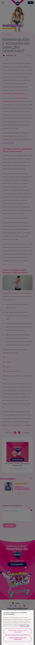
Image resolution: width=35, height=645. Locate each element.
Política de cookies (24, 625)
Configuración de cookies (18, 638)
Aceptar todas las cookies (17, 631)
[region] (17, 627)
